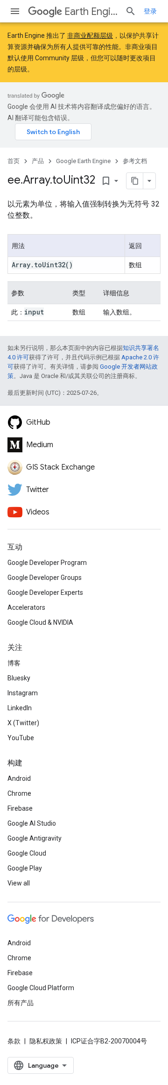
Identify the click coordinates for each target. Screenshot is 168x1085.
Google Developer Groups (44, 577)
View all (18, 883)
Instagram (22, 693)
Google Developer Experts (45, 592)
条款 (14, 1041)
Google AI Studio (31, 823)
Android (19, 778)
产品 (38, 160)
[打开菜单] (15, 11)
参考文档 (135, 160)
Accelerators (26, 607)
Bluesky (18, 678)
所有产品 (20, 1002)
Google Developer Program (47, 562)
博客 (14, 663)
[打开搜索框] (130, 11)
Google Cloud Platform (40, 988)
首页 (13, 160)
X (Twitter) (23, 723)
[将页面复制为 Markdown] (134, 181)
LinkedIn (19, 708)
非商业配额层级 (90, 35)
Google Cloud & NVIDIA (40, 622)
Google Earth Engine (83, 160)
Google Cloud (26, 853)
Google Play (24, 868)
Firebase (20, 808)
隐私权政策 (45, 1041)
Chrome (19, 793)
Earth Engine (91, 11)
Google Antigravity (34, 838)
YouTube (20, 738)
